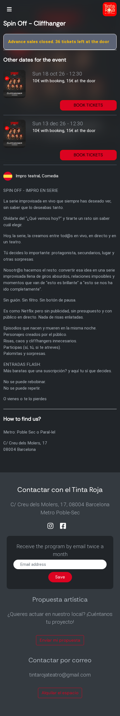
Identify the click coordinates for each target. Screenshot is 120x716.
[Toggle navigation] (9, 10)
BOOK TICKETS (88, 105)
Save (60, 577)
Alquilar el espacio (60, 693)
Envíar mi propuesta (60, 640)
